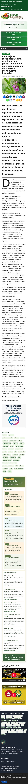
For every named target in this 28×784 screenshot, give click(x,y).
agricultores (22, 722)
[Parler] (23, 96)
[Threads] (14, 96)
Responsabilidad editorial (7, 3)
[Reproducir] (4, 680)
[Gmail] (14, 100)
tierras (4, 471)
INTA (16, 451)
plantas (2, 718)
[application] (14, 675)
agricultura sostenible (8, 437)
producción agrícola (5, 729)
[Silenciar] (21, 680)
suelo (11, 468)
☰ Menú (3, 48)
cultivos (5, 449)
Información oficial (8, 585)
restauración (14, 463)
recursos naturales (7, 460)
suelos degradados (18, 468)
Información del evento (9, 611)
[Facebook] (4, 96)
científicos (15, 443)
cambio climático (17, 718)
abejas (12, 729)
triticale (9, 471)
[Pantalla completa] (24, 680)
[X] (7, 96)
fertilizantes (9, 727)
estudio (4, 451)
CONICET (22, 443)
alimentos (20, 732)
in (18, 9)
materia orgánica (6, 454)
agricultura (11, 435)
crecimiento (5, 446)
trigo (25, 729)
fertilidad (10, 451)
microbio (22, 454)
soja (25, 732)
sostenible (5, 468)
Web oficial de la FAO (9, 624)
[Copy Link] (17, 100)
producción (14, 720)
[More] (20, 100)
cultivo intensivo (19, 446)
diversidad (11, 449)
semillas (3, 734)
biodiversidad (13, 440)
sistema (21, 465)
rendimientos (6, 463)
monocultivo (13, 457)
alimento (17, 437)
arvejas (22, 437)
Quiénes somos (4, 1)
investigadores (19, 729)
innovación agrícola (5, 722)
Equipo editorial (13, 1)
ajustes (12, 779)
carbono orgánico (7, 443)
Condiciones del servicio (7, 6)
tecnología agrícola (12, 732)
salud (16, 465)
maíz (19, 727)
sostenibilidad (9, 718)
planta (19, 457)
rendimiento (16, 460)
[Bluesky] (20, 96)
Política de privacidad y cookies (8, 4)
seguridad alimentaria (5, 720)
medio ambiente (14, 722)
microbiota (5, 457)
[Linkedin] (10, 96)
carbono (20, 440)
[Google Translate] (10, 100)
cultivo (11, 446)
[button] (14, 33)
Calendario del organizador (10, 599)
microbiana (15, 454)
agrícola (5, 435)
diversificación (19, 449)
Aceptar (4, 781)
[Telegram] (17, 96)
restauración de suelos (8, 465)
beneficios (5, 440)
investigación (22, 451)
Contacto (19, 1)
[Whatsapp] (7, 100)
